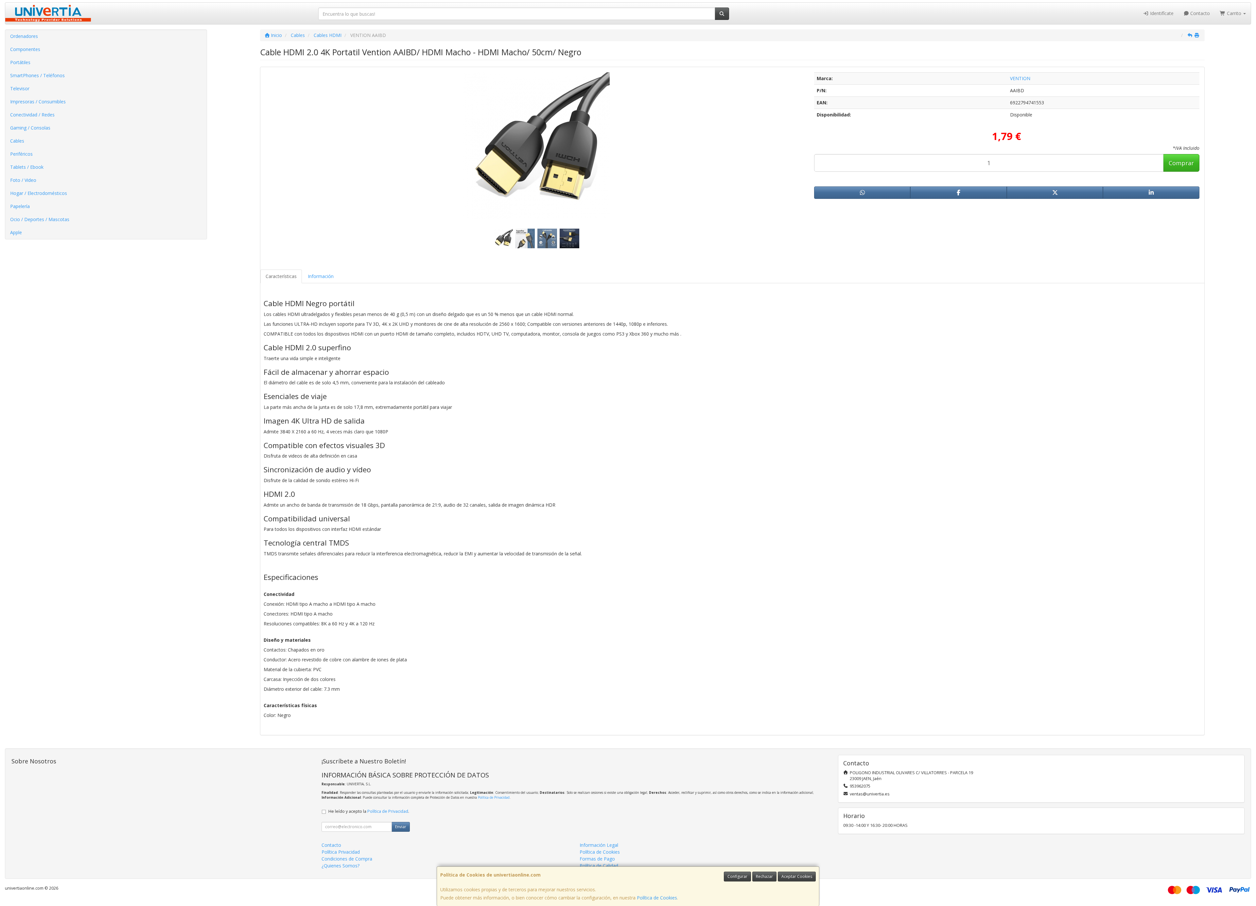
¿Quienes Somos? (340, 865)
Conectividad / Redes (32, 115)
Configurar (737, 876)
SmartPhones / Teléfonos (37, 75)
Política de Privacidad (494, 797)
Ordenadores (24, 36)
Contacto (1199, 13)
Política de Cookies (657, 898)
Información (321, 276)
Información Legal (599, 845)
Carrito (1234, 13)
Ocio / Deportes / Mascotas (39, 219)
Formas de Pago (597, 859)
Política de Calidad (599, 865)
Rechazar (764, 876)
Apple (16, 232)
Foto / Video (23, 180)
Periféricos (21, 154)
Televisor (19, 88)
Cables (17, 141)
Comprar (1181, 163)
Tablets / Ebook (27, 167)
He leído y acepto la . (368, 811)
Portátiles (20, 62)
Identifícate (1161, 13)
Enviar (400, 826)
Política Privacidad (341, 852)
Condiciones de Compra (347, 859)
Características (281, 276)
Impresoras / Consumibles (38, 101)
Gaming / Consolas (30, 128)
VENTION (1020, 78)
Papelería (20, 206)
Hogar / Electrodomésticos (38, 193)
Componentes (25, 49)
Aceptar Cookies (796, 876)
